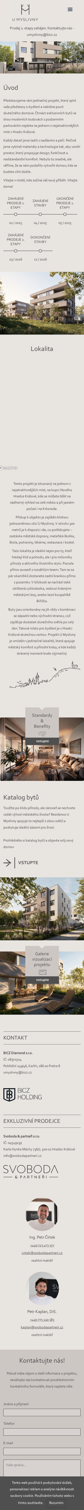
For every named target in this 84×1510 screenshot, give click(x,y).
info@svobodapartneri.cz (22, 1156)
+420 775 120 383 (42, 1320)
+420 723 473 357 (42, 1245)
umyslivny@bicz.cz (17, 1072)
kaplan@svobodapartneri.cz (42, 1327)
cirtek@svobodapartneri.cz (42, 1253)
